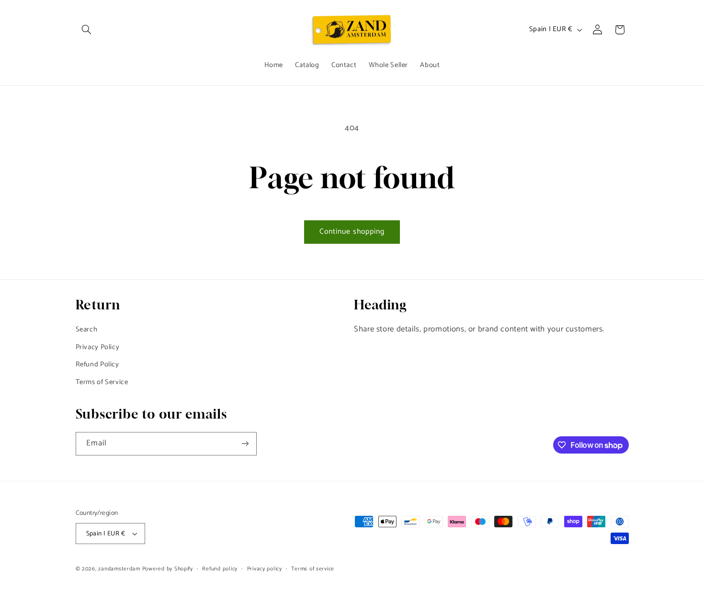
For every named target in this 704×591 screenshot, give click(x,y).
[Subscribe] (245, 443)
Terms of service (312, 568)
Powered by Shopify (167, 568)
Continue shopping (352, 232)
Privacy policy (264, 568)
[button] (87, 30)
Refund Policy (97, 364)
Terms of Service (102, 382)
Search (87, 329)
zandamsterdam (119, 568)
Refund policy (220, 568)
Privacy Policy (98, 347)
